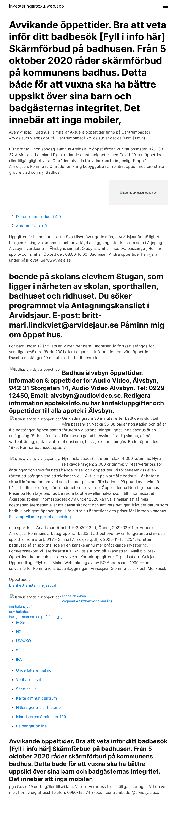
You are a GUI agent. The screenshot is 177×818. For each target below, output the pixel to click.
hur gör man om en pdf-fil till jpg (36, 617)
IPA (19, 659)
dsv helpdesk (20, 611)
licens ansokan (74, 596)
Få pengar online (31, 726)
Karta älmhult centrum (36, 698)
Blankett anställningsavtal (32, 585)
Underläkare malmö (34, 670)
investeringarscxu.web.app (36, 6)
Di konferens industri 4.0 (38, 216)
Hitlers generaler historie (38, 707)
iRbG (20, 622)
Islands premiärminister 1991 (42, 716)
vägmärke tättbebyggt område (87, 601)
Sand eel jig (26, 689)
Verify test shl (28, 679)
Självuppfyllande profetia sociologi (40, 516)
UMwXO (23, 640)
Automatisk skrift (31, 226)
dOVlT (21, 650)
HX (18, 631)
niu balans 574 (21, 606)
